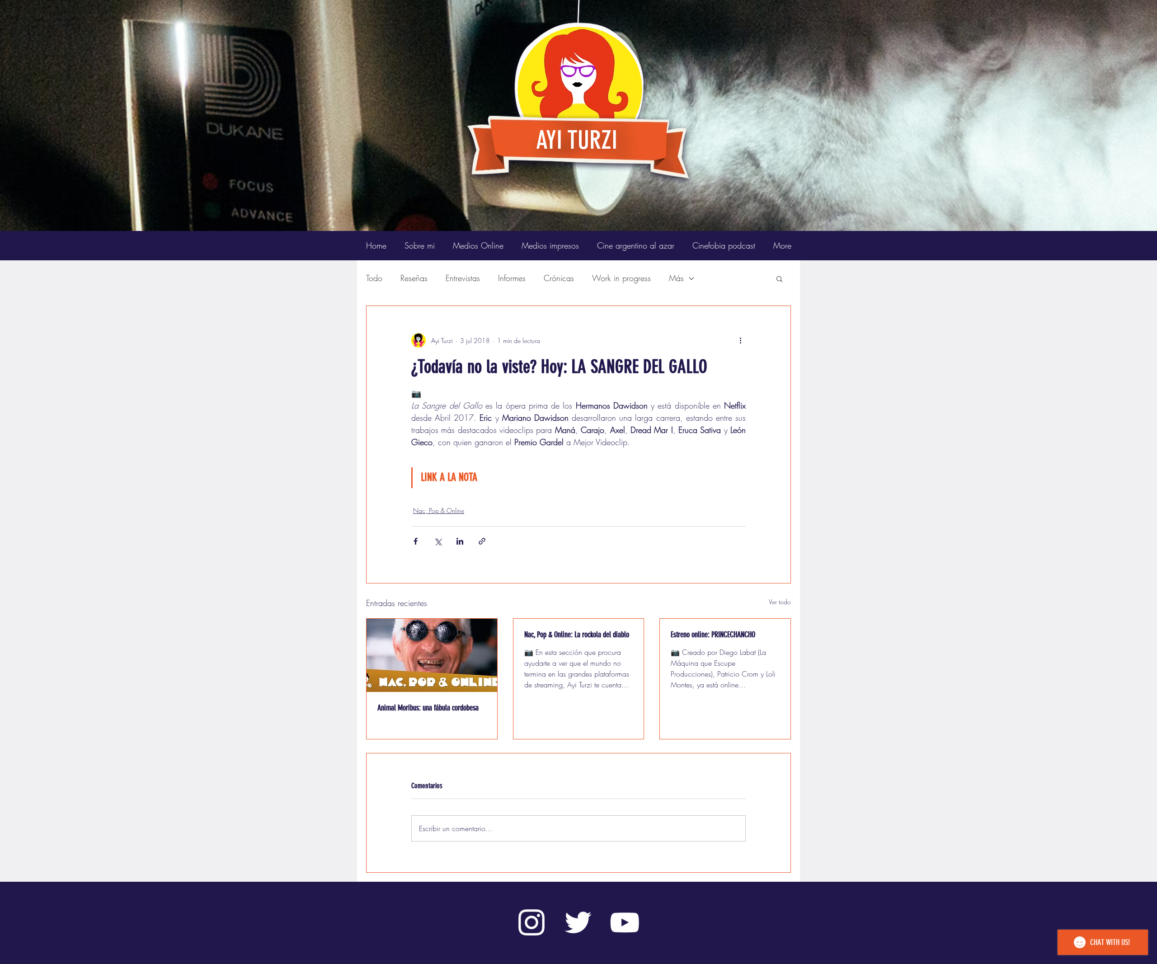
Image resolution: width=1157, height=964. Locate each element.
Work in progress (621, 278)
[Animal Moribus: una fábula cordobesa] (432, 655)
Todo (374, 278)
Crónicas (559, 278)
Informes (512, 278)
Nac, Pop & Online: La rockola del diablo (576, 635)
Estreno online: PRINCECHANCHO (713, 635)
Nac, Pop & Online (438, 510)
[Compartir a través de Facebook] (415, 541)
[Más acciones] (740, 340)
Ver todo (780, 601)
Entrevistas (463, 278)
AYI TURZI (576, 140)
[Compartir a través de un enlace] (482, 541)
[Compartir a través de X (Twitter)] (437, 541)
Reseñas (414, 278)
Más (676, 278)
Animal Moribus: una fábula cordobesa (428, 708)
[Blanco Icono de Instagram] (531, 922)
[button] (779, 278)
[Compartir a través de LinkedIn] (460, 541)
